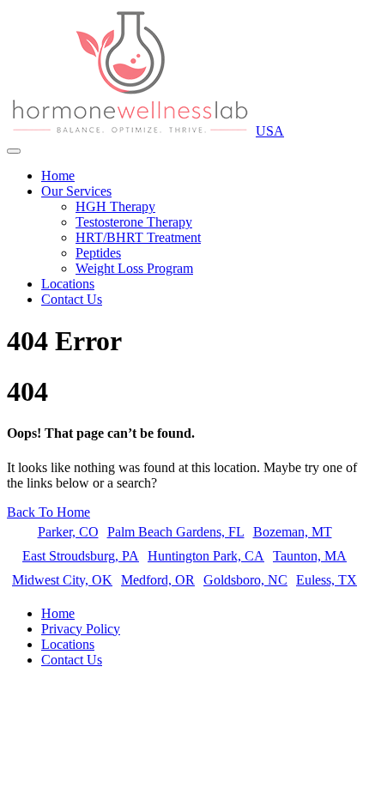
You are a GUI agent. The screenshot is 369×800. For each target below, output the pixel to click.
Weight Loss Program (134, 268)
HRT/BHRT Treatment (138, 237)
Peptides (98, 252)
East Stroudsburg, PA (80, 555)
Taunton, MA (310, 555)
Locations (67, 283)
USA (270, 131)
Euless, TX (326, 580)
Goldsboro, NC (245, 580)
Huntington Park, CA (206, 555)
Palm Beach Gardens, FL (176, 531)
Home (58, 175)
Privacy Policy (80, 628)
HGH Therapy (115, 206)
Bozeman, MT (292, 531)
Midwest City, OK (62, 580)
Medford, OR (158, 580)
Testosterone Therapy (134, 222)
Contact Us (71, 299)
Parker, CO (68, 531)
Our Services (76, 191)
